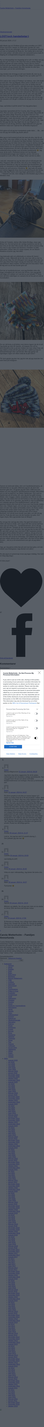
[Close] (40, 673)
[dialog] (22, 713)
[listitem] (22, 709)
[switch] (36, 714)
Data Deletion (10, 754)
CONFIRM (13, 746)
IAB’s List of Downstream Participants (24, 703)
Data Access (22, 754)
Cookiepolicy (33, 754)
